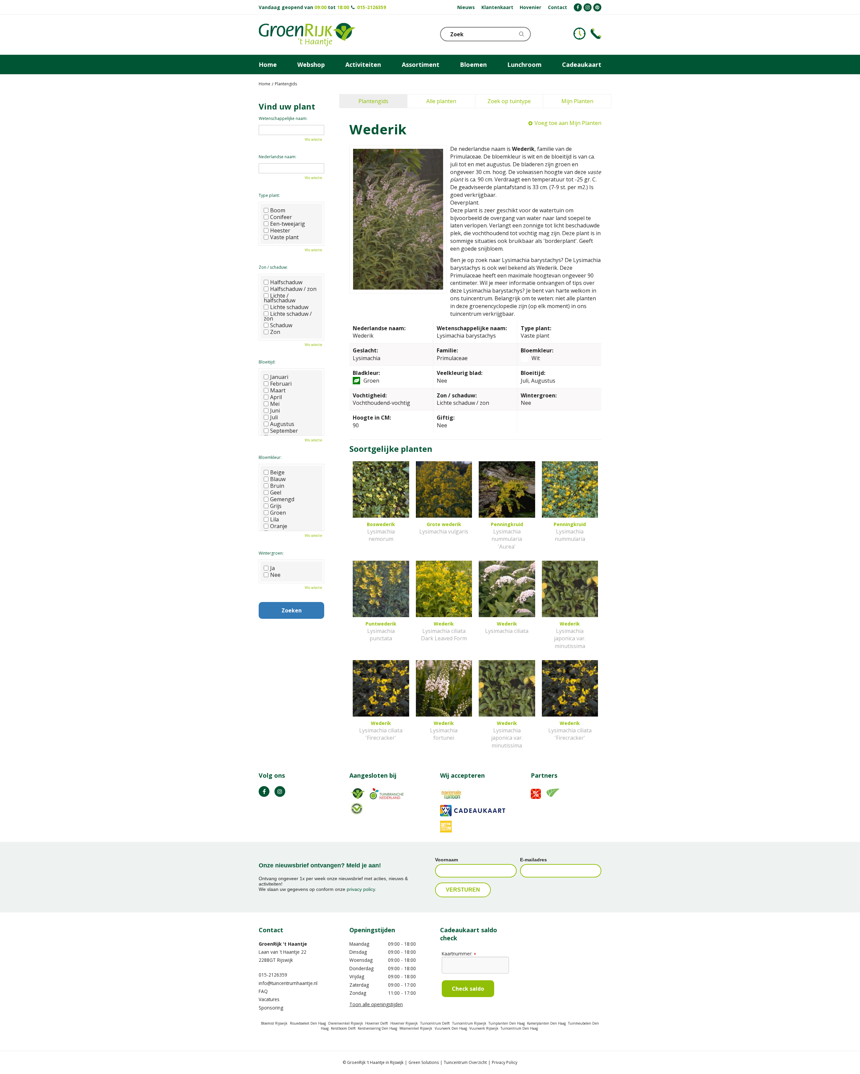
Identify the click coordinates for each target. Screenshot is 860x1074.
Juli (274, 417)
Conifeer (281, 217)
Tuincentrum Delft (435, 1023)
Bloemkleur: (270, 457)
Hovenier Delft (376, 1023)
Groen (278, 512)
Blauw (278, 479)
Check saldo (468, 988)
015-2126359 (371, 7)
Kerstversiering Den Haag (377, 1028)
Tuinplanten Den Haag (506, 1023)
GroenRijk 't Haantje (283, 944)
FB (264, 791)
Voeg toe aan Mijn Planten (567, 123)
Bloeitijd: (267, 362)
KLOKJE (579, 33)
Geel (275, 492)
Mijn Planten (577, 101)
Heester (280, 230)
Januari (279, 377)
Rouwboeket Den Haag (308, 1023)
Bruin (277, 485)
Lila (274, 519)
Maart (278, 390)
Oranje (278, 526)
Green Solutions (423, 1062)
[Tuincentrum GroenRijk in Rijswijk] (307, 34)
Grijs (276, 506)
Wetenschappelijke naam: (283, 118)
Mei (275, 403)
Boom (277, 210)
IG (279, 791)
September (284, 430)
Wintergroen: (271, 553)
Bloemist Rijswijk (274, 1023)
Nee (275, 574)
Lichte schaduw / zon (288, 316)
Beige (277, 472)
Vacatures (269, 999)
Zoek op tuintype (509, 101)
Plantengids (373, 101)
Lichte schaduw (289, 307)
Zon (275, 332)
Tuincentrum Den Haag (519, 1028)
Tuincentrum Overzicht (465, 1062)
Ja (272, 568)
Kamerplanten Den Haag (546, 1023)
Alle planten (441, 101)
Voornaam (446, 859)
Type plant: (269, 195)
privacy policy (361, 889)
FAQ (263, 991)
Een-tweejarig (287, 223)
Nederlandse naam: (277, 157)
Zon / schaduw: (273, 267)
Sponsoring (271, 1007)
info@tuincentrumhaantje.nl (288, 983)
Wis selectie (313, 139)
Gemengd (282, 499)
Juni (275, 410)
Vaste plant (284, 237)
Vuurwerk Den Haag (451, 1028)
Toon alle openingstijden (376, 1004)
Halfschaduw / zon (293, 289)
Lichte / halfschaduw (279, 298)
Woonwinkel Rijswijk (415, 1028)
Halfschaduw (286, 282)
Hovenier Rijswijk (404, 1023)
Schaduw (281, 325)
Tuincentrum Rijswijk (469, 1023)
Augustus (282, 424)
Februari (281, 383)
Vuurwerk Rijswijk (484, 1028)
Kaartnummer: (459, 953)
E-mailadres (533, 859)
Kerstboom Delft (343, 1028)
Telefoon (596, 33)
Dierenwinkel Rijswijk (345, 1023)
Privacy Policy (504, 1062)
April (276, 397)
